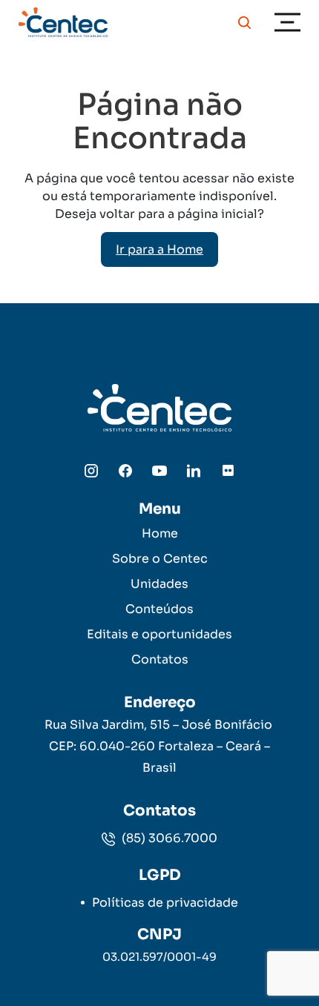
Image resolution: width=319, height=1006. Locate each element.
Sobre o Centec (160, 558)
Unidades (159, 584)
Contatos (159, 659)
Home (160, 533)
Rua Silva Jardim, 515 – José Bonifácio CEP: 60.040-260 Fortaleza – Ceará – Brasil (160, 746)
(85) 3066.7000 (168, 838)
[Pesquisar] (244, 22)
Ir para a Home (159, 249)
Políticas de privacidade (165, 902)
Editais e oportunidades (159, 634)
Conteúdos (159, 609)
